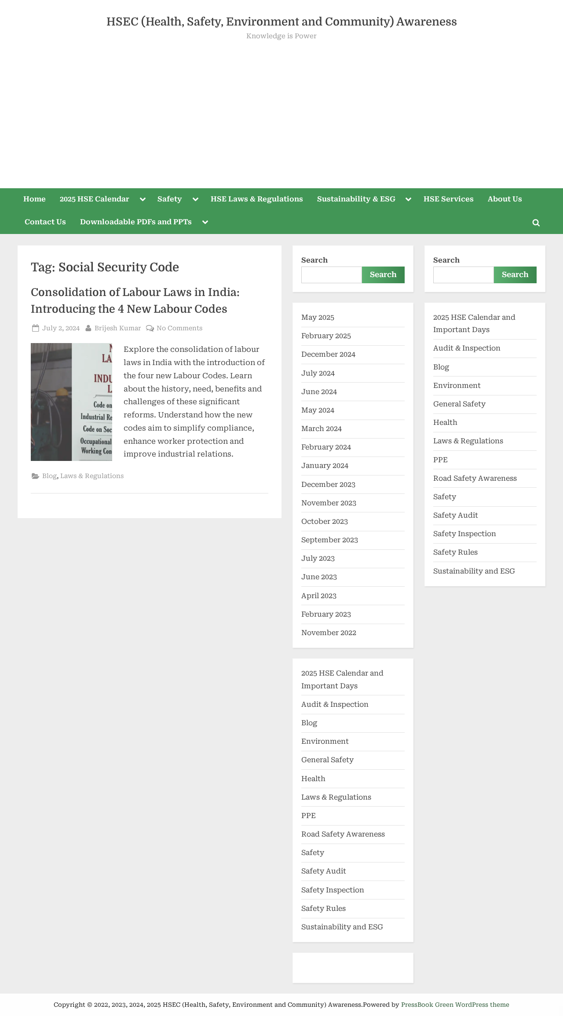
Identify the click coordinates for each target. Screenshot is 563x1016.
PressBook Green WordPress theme (455, 1004)
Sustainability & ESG (356, 199)
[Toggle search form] (536, 222)
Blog (49, 476)
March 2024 (321, 428)
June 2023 (319, 577)
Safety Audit (323, 871)
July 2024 (318, 373)
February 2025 (326, 336)
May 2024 (317, 410)
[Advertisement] (281, 108)
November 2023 (328, 503)
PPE (308, 815)
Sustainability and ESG (342, 927)
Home (34, 199)
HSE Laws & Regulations (257, 199)
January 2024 (324, 465)
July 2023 (318, 558)
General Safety (327, 760)
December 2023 (328, 484)
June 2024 (319, 391)
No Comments (179, 327)
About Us (505, 199)
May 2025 (317, 317)
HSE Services (449, 199)
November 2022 (328, 633)
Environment (325, 741)
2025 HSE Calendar (94, 199)
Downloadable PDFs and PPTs (136, 222)
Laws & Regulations (92, 476)
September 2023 (329, 540)
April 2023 (318, 596)
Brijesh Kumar (118, 327)
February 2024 (326, 447)
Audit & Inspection (335, 704)
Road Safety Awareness (343, 834)
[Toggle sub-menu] (142, 199)
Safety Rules (323, 908)
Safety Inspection (332, 890)
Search (314, 260)
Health (313, 779)
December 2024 (328, 354)
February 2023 (326, 614)
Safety (169, 199)
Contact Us (45, 222)
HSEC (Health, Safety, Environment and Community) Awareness (281, 21)
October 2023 (324, 521)
